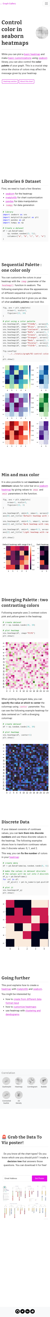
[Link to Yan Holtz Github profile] (17, 1311)
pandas (10, 201)
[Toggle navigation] (46, 3)
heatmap (6, 489)
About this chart (26, 81)
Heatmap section (10, 81)
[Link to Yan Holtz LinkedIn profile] (27, 1311)
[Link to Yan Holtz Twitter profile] (22, 1311)
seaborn (43, 58)
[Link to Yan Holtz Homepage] (32, 1311)
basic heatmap (32, 54)
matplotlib (11, 197)
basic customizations (19, 58)
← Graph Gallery (8, 3)
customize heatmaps (25, 1006)
